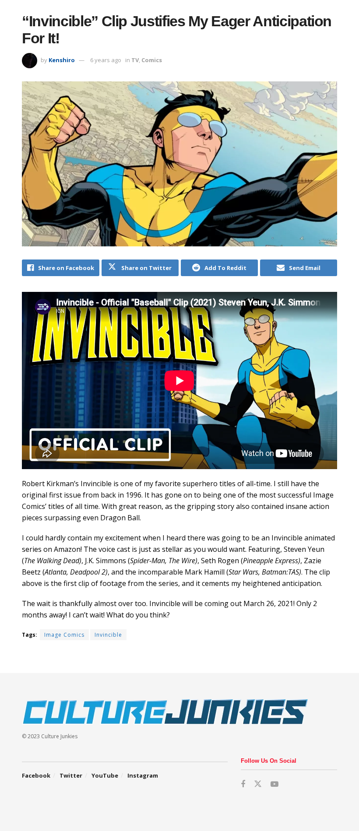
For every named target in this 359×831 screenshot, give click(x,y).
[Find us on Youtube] (274, 784)
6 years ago (105, 60)
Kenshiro (62, 60)
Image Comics (64, 634)
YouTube (105, 775)
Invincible (108, 634)
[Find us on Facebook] (243, 784)
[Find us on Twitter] (258, 784)
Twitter (71, 775)
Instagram (142, 775)
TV (135, 60)
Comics (151, 60)
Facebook (36, 775)
